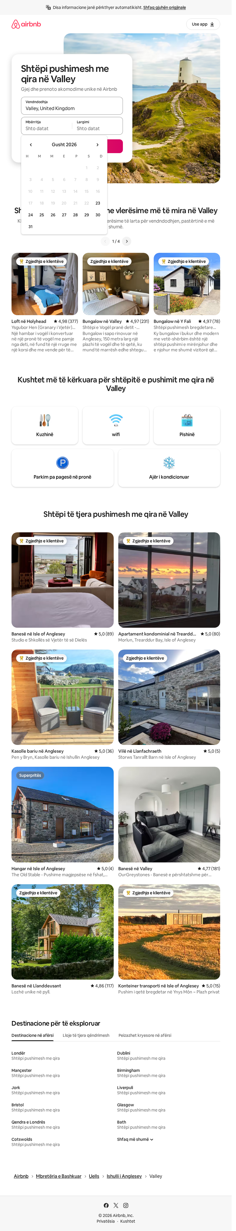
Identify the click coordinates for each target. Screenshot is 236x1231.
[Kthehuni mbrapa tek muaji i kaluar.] (31, 145)
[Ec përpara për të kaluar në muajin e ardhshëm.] (97, 145)
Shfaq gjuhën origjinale (164, 7)
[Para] (126, 241)
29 (86, 214)
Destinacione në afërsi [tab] (33, 1035)
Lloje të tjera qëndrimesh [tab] (86, 1035)
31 (30, 226)
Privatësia (106, 1221)
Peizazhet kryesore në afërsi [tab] (145, 1035)
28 (75, 214)
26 (53, 214)
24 (30, 214)
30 (98, 214)
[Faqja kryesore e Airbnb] (26, 24)
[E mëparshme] (105, 241)
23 (98, 203)
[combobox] (72, 108)
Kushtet (127, 1221)
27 (64, 214)
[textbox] (46, 128)
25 (41, 214)
